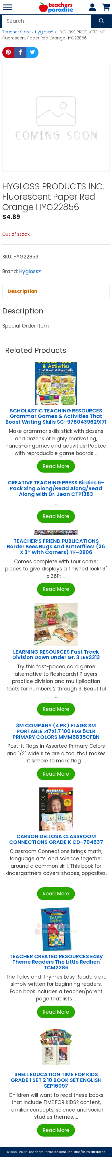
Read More (56, 466)
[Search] (101, 21)
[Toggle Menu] (7, 7)
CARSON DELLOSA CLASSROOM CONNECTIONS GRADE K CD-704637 (56, 839)
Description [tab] (22, 291)
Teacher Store (16, 32)
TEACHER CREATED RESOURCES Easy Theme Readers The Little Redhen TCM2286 (56, 962)
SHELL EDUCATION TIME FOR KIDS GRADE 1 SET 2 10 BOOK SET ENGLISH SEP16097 (56, 1080)
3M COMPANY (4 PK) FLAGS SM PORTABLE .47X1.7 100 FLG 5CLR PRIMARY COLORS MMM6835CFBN (56, 731)
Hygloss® (44, 32)
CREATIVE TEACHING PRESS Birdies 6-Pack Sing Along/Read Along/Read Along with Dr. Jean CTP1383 (56, 488)
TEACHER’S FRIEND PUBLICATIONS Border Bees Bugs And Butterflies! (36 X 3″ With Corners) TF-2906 (56, 546)
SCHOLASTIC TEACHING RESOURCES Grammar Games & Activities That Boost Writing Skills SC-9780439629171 (56, 416)
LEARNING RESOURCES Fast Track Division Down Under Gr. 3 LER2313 (56, 654)
